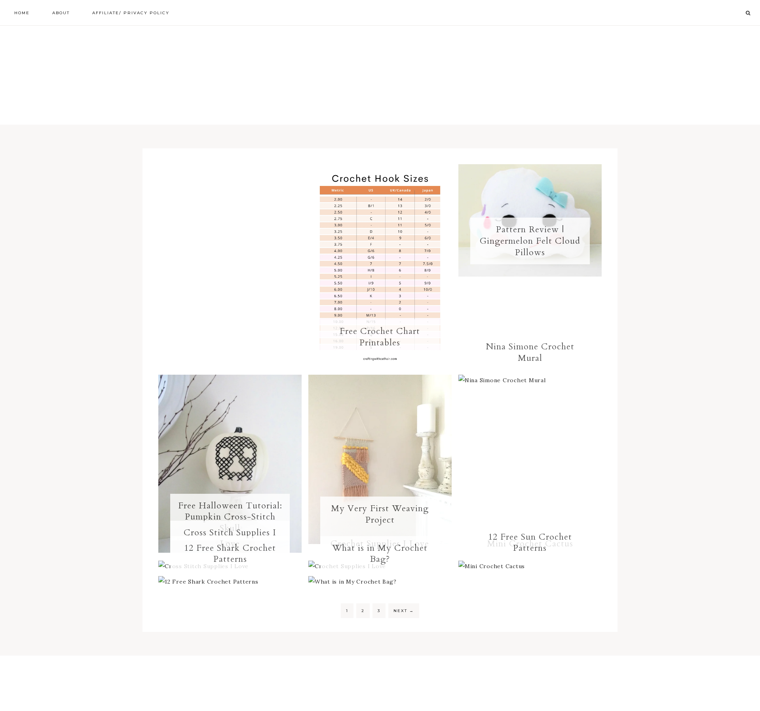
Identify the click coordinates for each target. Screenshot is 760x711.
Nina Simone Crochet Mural (530, 352)
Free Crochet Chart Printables (380, 337)
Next (403, 610)
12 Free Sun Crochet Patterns (530, 542)
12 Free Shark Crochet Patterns (230, 553)
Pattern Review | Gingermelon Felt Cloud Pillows (530, 241)
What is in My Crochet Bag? (380, 553)
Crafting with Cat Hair (380, 75)
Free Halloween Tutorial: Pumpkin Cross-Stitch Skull (230, 517)
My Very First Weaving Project (380, 514)
